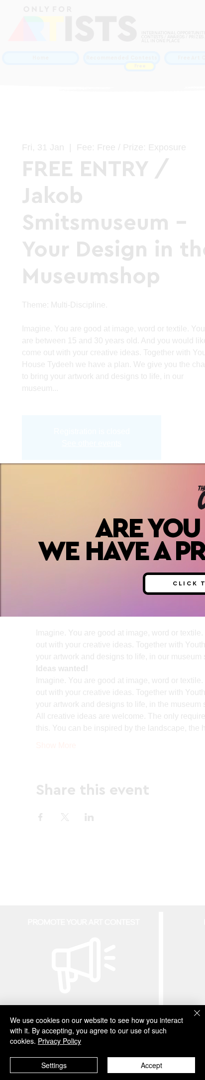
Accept (151, 1065)
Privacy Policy (59, 1041)
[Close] (191, 1019)
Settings (54, 1065)
